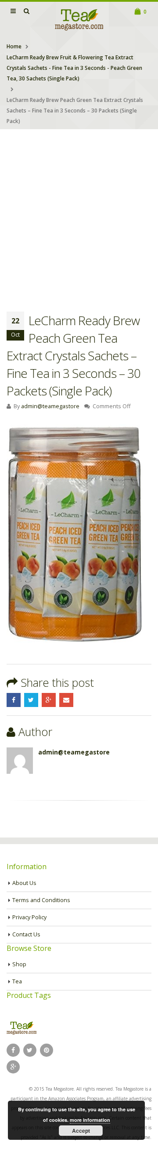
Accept (81, 1131)
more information (90, 1120)
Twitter (31, 700)
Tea (17, 981)
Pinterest (46, 1050)
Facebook (14, 700)
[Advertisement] (79, 213)
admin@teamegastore (50, 406)
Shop (19, 964)
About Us (24, 883)
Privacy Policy (29, 917)
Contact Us (26, 934)
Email (66, 700)
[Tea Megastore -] (79, 19)
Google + (49, 700)
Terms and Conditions (41, 900)
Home (14, 46)
